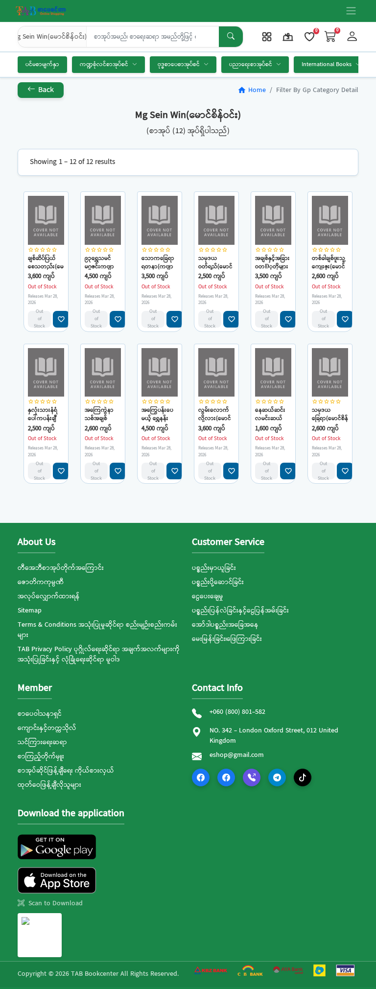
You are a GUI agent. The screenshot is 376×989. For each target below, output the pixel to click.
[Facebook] (201, 777)
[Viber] (251, 777)
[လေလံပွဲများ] (288, 37)
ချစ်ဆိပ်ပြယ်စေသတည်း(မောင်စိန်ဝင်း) (46, 262)
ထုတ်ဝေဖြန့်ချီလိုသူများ (49, 784)
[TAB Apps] (267, 37)
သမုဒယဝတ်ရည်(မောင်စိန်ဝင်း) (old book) (215, 262)
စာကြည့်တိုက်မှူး (41, 756)
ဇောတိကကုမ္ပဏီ (41, 582)
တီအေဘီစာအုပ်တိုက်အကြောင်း (61, 568)
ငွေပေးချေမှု (207, 596)
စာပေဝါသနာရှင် (40, 713)
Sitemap (30, 610)
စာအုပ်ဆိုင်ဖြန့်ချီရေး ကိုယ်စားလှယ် (66, 770)
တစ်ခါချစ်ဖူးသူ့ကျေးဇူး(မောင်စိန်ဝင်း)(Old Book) (329, 262)
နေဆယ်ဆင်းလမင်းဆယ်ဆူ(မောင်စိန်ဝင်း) (270, 414)
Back (45, 90)
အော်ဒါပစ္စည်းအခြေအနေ (225, 624)
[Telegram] (277, 777)
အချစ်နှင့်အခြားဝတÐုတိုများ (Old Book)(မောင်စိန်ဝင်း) (272, 262)
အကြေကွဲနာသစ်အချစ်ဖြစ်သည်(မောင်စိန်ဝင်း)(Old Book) (102, 414)
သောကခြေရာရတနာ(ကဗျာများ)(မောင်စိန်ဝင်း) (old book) (158, 262)
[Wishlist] (309, 37)
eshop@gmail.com (237, 755)
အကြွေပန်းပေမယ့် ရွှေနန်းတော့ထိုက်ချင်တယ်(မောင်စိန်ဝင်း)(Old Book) (158, 414)
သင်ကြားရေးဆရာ (42, 742)
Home (251, 90)
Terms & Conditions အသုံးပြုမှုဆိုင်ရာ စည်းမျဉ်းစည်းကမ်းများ (97, 629)
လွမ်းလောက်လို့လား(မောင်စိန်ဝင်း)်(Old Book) (214, 414)
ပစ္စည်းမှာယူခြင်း (214, 568)
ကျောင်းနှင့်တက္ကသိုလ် (47, 728)
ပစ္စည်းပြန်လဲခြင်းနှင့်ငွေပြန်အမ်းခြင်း (240, 610)
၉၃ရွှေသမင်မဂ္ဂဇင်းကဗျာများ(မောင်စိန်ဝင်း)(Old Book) (100, 262)
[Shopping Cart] (330, 37)
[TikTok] (302, 777)
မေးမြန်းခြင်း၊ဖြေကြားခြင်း (227, 639)
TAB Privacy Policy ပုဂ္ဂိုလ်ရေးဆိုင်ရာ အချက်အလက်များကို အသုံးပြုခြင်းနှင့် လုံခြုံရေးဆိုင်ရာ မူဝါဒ (99, 654)
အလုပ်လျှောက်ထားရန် (49, 596)
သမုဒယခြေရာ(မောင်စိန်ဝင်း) (330, 414)
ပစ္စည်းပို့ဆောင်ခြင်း (218, 582)
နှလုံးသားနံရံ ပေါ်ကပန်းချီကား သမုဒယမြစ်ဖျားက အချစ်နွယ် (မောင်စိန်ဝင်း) (44, 414)
